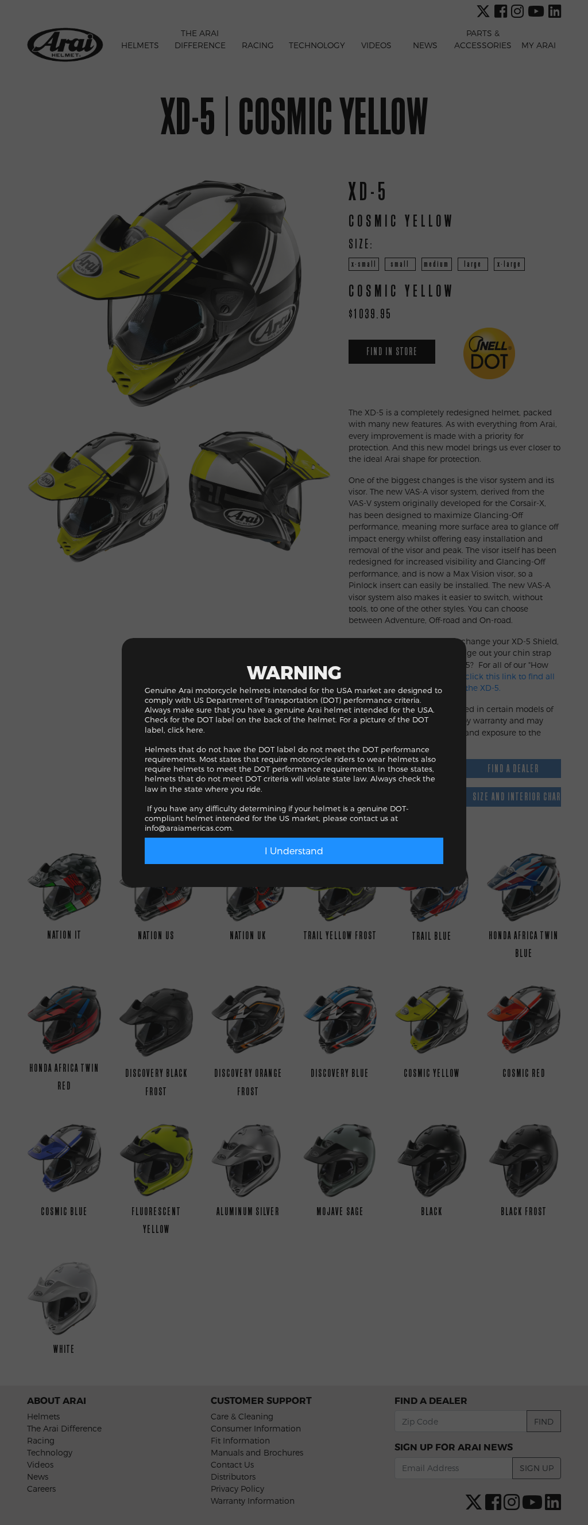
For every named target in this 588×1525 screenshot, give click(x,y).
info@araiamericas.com (188, 827)
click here (185, 729)
